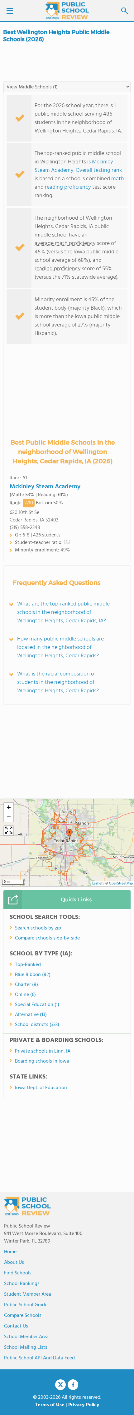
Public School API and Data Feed (39, 1358)
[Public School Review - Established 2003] (67, 11)
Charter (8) (26, 985)
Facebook (73, 1385)
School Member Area (26, 1337)
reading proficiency (68, 187)
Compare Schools (22, 1315)
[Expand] (8, 830)
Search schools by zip (38, 928)
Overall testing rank (99, 170)
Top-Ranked (28, 965)
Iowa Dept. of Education (41, 1088)
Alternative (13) (31, 1015)
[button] (69, 834)
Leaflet (97, 883)
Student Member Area (27, 1294)
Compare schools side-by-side (47, 938)
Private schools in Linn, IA (42, 1051)
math (117, 178)
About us (14, 1262)
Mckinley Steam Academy (45, 486)
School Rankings (22, 1284)
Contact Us (16, 1326)
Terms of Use (50, 1405)
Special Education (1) (37, 1005)
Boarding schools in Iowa (42, 1061)
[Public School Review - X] (60, 1385)
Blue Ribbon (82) (32, 975)
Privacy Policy (83, 1405)
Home (10, 1252)
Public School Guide (25, 1305)
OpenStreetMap (121, 883)
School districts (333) (37, 1025)
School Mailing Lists (25, 1347)
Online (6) (25, 995)
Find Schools (17, 1273)
